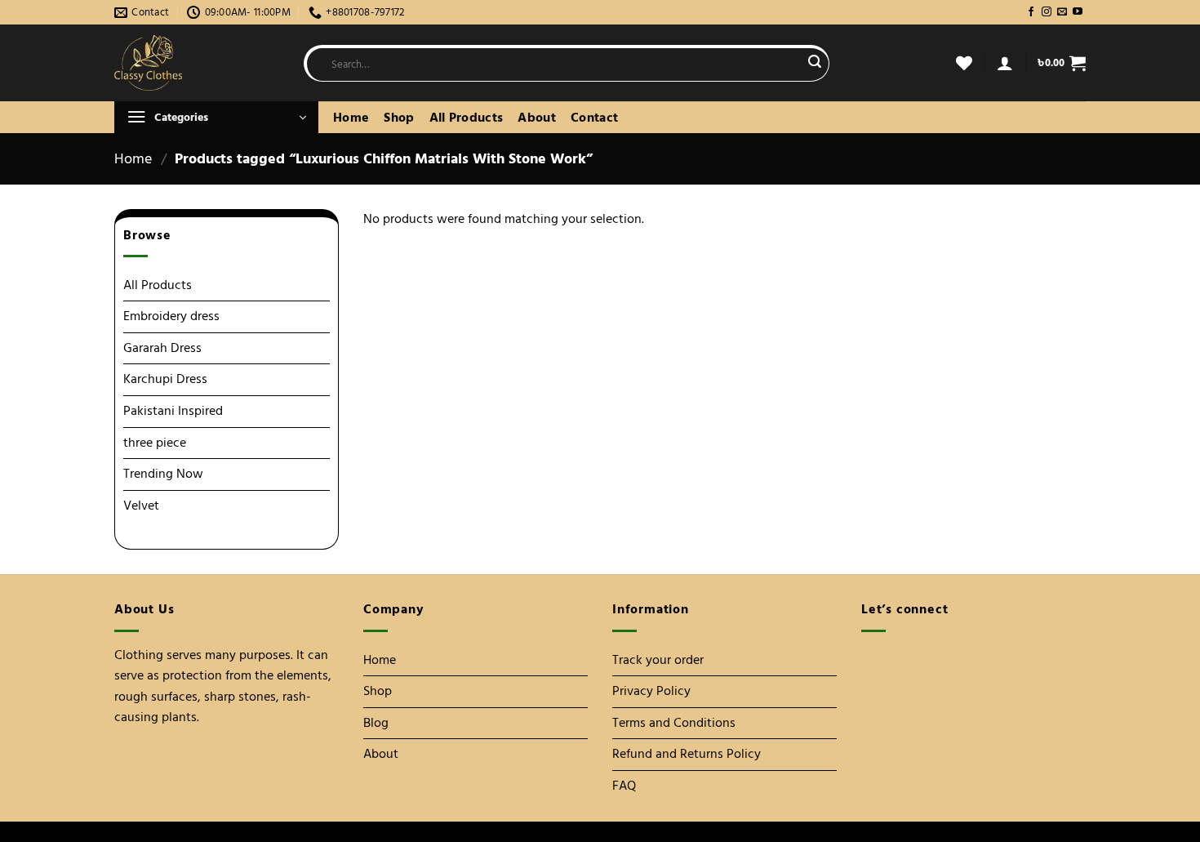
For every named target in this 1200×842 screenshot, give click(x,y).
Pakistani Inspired (173, 410)
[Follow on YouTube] (1077, 12)
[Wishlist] (964, 63)
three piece (154, 442)
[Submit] (815, 64)
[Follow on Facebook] (1031, 12)
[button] (1005, 63)
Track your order (658, 659)
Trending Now (163, 473)
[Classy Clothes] (196, 63)
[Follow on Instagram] (1046, 12)
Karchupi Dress (165, 379)
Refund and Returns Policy (686, 753)
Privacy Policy (651, 691)
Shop (399, 117)
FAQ (624, 785)
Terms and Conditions (674, 722)
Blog (376, 722)
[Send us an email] (1062, 12)
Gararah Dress (162, 348)
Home (351, 117)
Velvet (141, 505)
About (537, 117)
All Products (466, 117)
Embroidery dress (171, 316)
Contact (594, 117)
